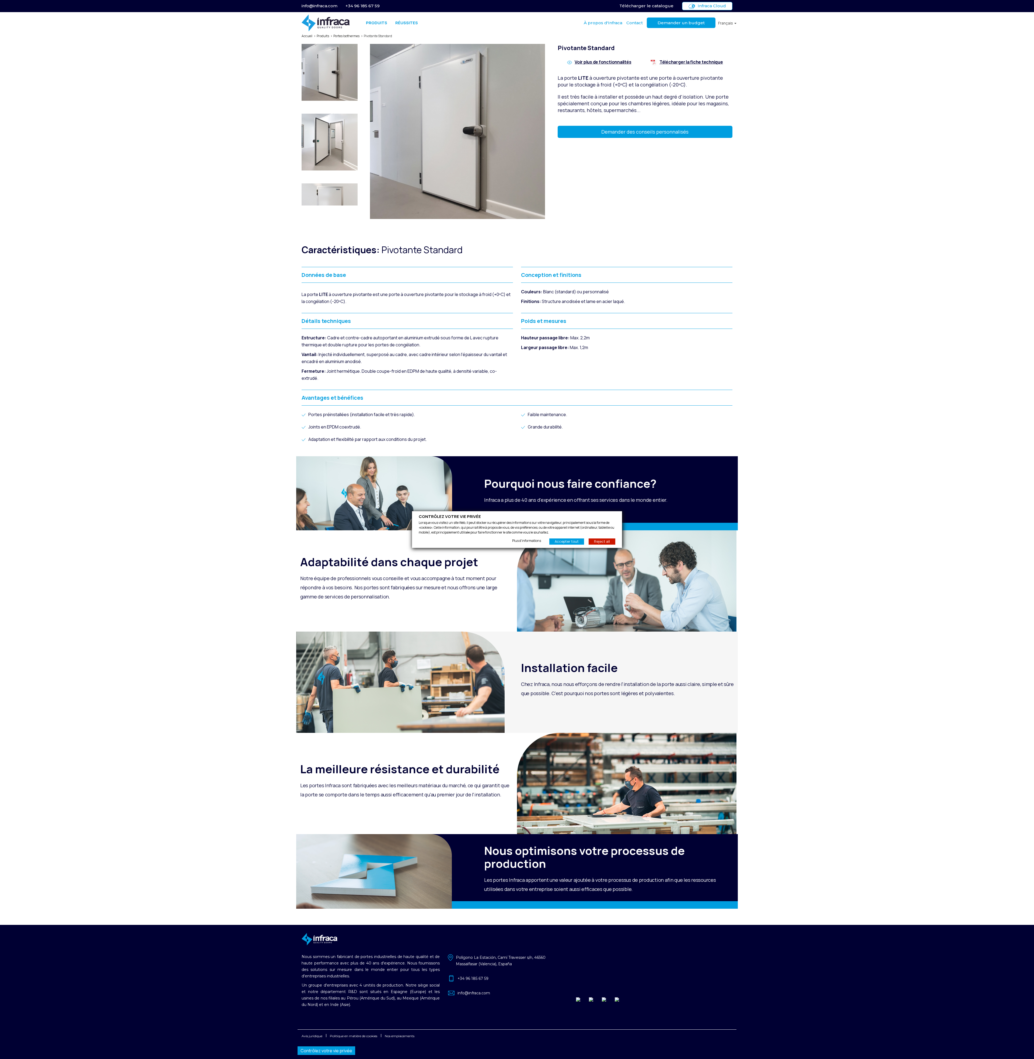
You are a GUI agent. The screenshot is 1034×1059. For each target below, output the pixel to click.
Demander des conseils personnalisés (645, 131)
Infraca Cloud (712, 5)
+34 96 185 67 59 (362, 5)
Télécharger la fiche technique (691, 62)
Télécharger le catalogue (646, 5)
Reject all (602, 541)
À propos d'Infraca (603, 22)
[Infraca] (326, 23)
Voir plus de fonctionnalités (603, 62)
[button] (727, 23)
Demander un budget (681, 22)
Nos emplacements (399, 1036)
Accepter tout (567, 541)
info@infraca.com (319, 5)
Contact (634, 22)
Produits (376, 23)
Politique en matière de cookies (353, 1036)
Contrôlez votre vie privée (326, 1051)
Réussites (406, 23)
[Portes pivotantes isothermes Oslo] (331, 73)
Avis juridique (312, 1036)
